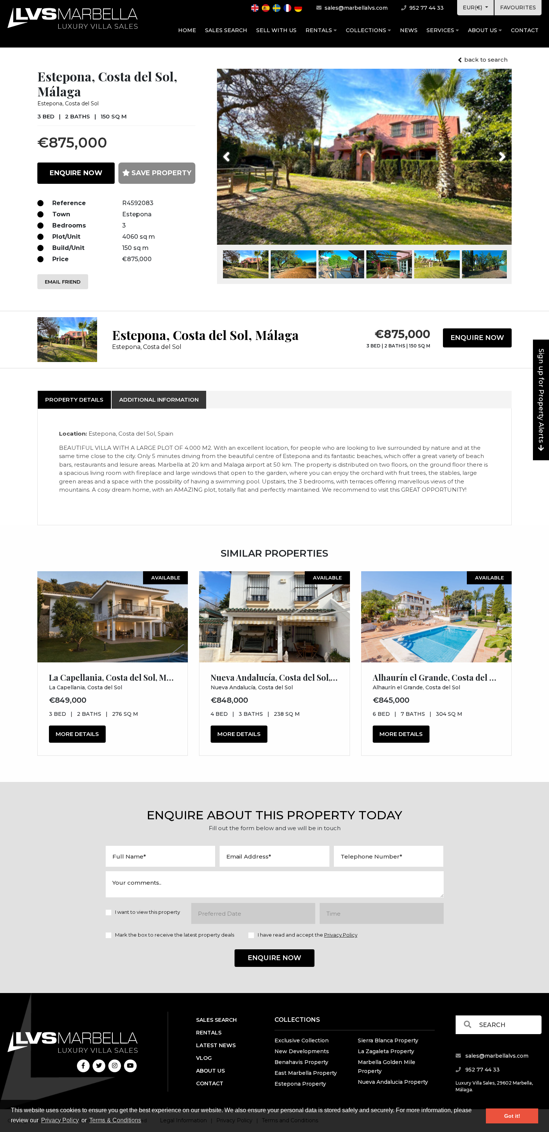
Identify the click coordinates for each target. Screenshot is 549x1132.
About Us (483, 30)
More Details (77, 733)
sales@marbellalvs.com (355, 7)
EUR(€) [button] (473, 7)
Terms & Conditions (115, 1120)
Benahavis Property (301, 1062)
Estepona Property (300, 1083)
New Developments (301, 1051)
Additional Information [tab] (159, 399)
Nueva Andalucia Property (393, 1082)
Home (187, 30)
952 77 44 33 (426, 7)
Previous (240, 152)
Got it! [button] (512, 1116)
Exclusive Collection (301, 1040)
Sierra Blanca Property (388, 1040)
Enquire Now (477, 338)
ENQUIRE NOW (76, 173)
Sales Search (226, 30)
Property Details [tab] (74, 399)
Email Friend (63, 282)
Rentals (319, 30)
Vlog (204, 1058)
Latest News (216, 1045)
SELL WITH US (276, 30)
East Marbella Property (305, 1073)
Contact (525, 30)
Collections (367, 30)
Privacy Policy (60, 1120)
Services (441, 30)
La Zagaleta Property (386, 1051)
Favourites (518, 7)
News (409, 30)
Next (493, 152)
